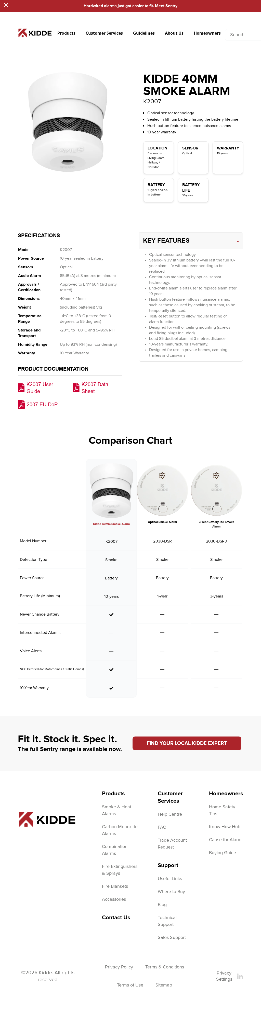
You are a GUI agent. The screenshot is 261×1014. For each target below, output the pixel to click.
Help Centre (170, 814)
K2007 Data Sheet (95, 387)
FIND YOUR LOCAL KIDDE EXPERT (187, 743)
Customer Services (104, 33)
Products (66, 33)
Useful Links (170, 879)
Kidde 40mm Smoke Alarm (111, 524)
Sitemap (163, 985)
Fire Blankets (115, 886)
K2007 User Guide (40, 387)
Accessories (114, 899)
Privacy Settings (224, 976)
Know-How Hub (224, 827)
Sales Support (172, 937)
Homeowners (207, 33)
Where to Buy (171, 892)
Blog (162, 904)
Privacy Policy (119, 967)
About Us (174, 33)
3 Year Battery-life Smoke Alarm (216, 524)
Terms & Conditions (164, 967)
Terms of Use (130, 985)
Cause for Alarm (225, 840)
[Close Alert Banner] (6, 5)
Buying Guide (222, 853)
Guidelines (144, 33)
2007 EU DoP (42, 404)
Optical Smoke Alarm (162, 522)
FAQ (162, 827)
